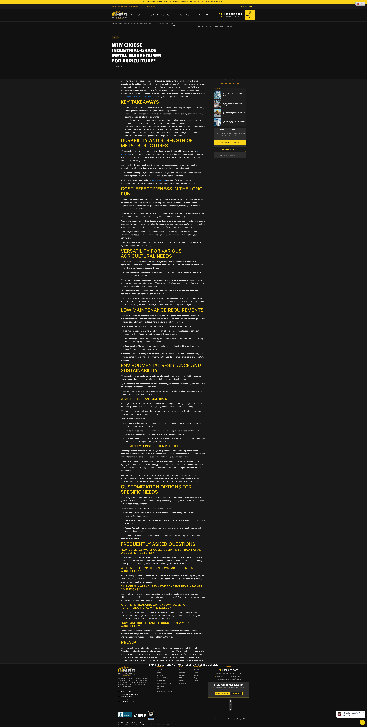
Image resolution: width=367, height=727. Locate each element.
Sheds (159, 689)
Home (133, 15)
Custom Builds (161, 680)
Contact (196, 680)
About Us (197, 670)
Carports (160, 675)
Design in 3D (203, 15)
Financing (160, 15)
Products (139, 15)
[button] (221, 83)
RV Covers (160, 686)
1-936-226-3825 (233, 14)
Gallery (167, 15)
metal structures (159, 180)
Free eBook (182, 683)
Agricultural (160, 670)
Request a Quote (192, 15)
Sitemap (245, 719)
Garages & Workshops (164, 683)
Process (196, 672)
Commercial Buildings (164, 678)
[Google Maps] (230, 709)
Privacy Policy (212, 719)
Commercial (151, 15)
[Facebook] (230, 701)
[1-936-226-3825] (220, 15)
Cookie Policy (236, 719)
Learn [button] (174, 15)
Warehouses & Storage (164, 691)
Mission (196, 675)
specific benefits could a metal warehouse (139, 96)
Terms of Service (225, 719)
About (182, 15)
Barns (159, 672)
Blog (119, 23)
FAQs (181, 678)
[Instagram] (230, 705)
